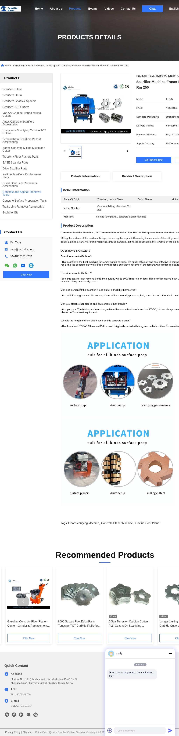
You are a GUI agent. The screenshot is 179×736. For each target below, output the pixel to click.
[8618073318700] (28, 715)
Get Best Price (154, 160)
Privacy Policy (12, 732)
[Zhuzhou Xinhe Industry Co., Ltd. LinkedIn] (21, 715)
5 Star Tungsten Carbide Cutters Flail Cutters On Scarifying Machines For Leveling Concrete (129, 624)
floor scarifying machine (83, 523)
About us (56, 8)
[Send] (170, 730)
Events (93, 8)
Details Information (85, 176)
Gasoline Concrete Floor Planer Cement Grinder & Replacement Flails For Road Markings (27, 624)
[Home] (10, 8)
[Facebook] (14, 715)
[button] (23, 601)
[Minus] (170, 653)
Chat (152, 8)
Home (39, 8)
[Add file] (109, 730)
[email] (23, 265)
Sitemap (27, 732)
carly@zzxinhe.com (22, 249)
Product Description (137, 176)
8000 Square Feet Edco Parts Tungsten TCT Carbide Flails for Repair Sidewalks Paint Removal (78, 624)
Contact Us (128, 8)
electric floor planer (147, 523)
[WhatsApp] (15, 265)
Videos (109, 8)
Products (75, 8)
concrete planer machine (117, 523)
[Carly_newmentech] (31, 265)
